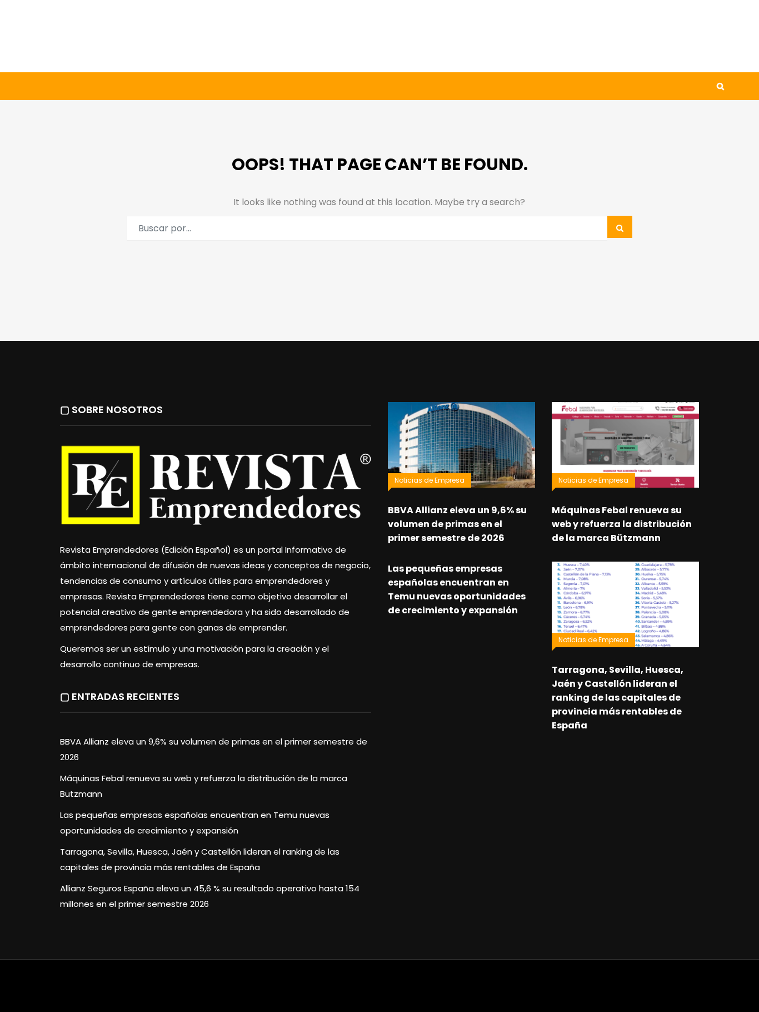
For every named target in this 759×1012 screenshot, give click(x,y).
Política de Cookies (534, 991)
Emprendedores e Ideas (329, 86)
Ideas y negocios (218, 86)
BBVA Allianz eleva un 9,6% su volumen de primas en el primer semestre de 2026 (457, 524)
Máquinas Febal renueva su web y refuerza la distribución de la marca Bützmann (622, 524)
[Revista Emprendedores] (146, 35)
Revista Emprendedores (306, 991)
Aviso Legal (380, 991)
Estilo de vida (126, 86)
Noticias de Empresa (430, 480)
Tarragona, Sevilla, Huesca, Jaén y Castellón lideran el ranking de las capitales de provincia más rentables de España (617, 697)
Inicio (59, 86)
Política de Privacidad (449, 991)
